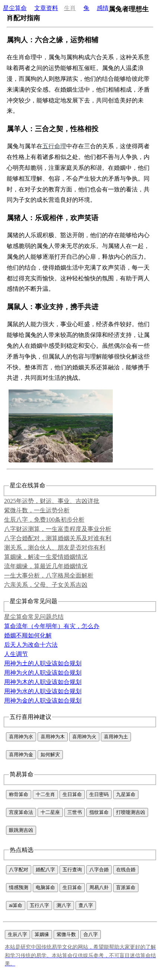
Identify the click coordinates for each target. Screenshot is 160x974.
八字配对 (18, 869)
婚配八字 (45, 869)
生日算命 (72, 794)
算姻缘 (42, 934)
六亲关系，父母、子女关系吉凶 (45, 585)
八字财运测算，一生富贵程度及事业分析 (57, 529)
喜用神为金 (21, 754)
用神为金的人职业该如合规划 (42, 700)
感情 (103, 8)
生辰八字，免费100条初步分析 (44, 519)
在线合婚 (125, 869)
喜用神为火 (84, 736)
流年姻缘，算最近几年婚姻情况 (45, 566)
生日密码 (99, 794)
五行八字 (39, 905)
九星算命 (125, 794)
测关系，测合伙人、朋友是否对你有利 (54, 547)
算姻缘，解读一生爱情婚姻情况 (45, 557)
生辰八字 (17, 934)
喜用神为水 (21, 736)
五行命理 (54, 146)
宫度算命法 (21, 812)
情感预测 (18, 887)
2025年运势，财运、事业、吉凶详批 (51, 501)
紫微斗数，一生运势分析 (37, 510)
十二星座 (50, 812)
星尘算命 (15, 8)
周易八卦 (99, 887)
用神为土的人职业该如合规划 (42, 663)
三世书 (74, 812)
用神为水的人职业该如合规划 (42, 691)
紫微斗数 (66, 934)
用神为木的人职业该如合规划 (42, 682)
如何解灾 (50, 754)
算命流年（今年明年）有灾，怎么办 (51, 626)
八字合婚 (99, 869)
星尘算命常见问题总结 (34, 617)
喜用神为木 (53, 736)
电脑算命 (45, 887)
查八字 (86, 905)
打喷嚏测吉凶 (130, 812)
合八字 (90, 934)
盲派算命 (125, 887)
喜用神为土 (116, 736)
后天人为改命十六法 (31, 645)
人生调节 (16, 654)
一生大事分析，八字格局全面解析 (48, 575)
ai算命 (15, 905)
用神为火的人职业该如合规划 (42, 672)
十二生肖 (45, 794)
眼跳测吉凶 (21, 830)
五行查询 (72, 869)
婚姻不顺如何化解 (28, 635)
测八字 (64, 905)
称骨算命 (18, 794)
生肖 (70, 8)
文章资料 (46, 8)
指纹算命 (99, 812)
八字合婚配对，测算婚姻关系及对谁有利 (57, 538)
